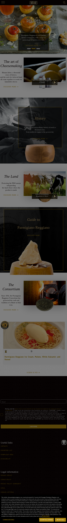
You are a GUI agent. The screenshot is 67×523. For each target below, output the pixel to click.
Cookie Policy (45, 516)
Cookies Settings (8, 519)
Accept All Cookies (46, 519)
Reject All (60, 519)
